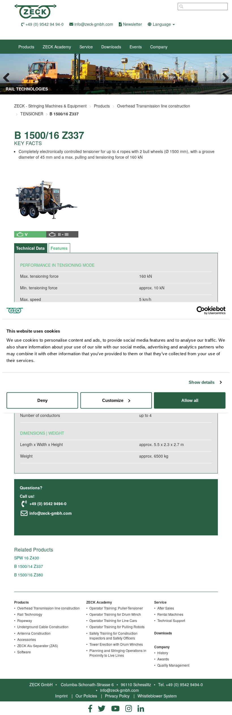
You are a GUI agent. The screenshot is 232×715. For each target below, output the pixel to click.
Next (223, 76)
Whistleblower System (157, 696)
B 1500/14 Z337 (28, 566)
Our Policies (86, 696)
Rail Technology (29, 614)
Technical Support (171, 620)
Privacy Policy (117, 696)
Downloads (111, 46)
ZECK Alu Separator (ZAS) (37, 645)
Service (86, 46)
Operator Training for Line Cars (113, 620)
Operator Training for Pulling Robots (117, 626)
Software (24, 651)
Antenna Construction (34, 633)
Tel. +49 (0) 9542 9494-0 (180, 684)
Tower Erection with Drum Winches (116, 644)
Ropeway (24, 620)
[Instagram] (129, 708)
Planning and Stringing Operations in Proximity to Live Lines (117, 653)
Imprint (61, 696)
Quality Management (173, 665)
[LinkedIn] (141, 708)
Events (136, 46)
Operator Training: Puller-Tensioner (116, 608)
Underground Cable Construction (42, 626)
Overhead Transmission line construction (153, 106)
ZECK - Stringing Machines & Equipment (50, 106)
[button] (161, 24)
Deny (42, 400)
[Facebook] (90, 708)
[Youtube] (115, 708)
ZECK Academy (57, 46)
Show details (201, 382)
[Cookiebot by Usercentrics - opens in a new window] (200, 310)
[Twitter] (101, 708)
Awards (163, 658)
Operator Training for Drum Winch (115, 614)
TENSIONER (31, 114)
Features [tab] (59, 248)
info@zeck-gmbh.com (50, 513)
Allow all (189, 400)
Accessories (26, 639)
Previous (8, 76)
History (162, 652)
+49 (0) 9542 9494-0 (47, 503)
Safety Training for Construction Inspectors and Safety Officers (113, 635)
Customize (112, 400)
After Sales (165, 608)
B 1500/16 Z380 (28, 575)
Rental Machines (170, 614)
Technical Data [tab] (30, 248)
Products (26, 46)
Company (158, 46)
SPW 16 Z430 (26, 558)
